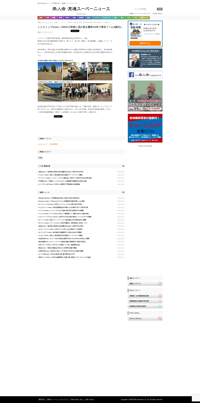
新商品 (81, 17)
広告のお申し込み (77, 399)
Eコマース (107, 17)
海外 (122, 17)
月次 (128, 17)
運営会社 (42, 399)
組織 (40, 17)
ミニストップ (42, 144)
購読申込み (145, 43)
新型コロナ (144, 17)
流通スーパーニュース (45, 22)
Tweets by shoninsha (145, 146)
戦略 (53, 17)
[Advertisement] (81, 128)
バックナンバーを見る (152, 34)
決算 (60, 17)
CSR (135, 17)
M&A (67, 17)
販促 (88, 17)
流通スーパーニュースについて (57, 399)
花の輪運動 (54, 144)
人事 (47, 17)
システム (97, 17)
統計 (115, 17)
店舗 (74, 17)
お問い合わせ (89, 399)
